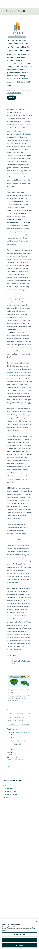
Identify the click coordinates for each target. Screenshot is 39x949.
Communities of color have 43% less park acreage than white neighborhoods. (18, 698)
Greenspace (20, 713)
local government (19, 717)
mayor (9, 720)
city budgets (25, 724)
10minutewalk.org (15, 649)
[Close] (37, 922)
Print (4, 785)
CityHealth (26, 134)
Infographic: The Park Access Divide (19, 691)
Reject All (19, 940)
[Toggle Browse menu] (32, 10)
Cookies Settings (19, 934)
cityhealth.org (13, 582)
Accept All (19, 945)
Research (10, 250)
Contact (9, 766)
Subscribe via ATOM (10, 794)
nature (28, 713)
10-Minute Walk (16, 744)
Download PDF (8, 788)
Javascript (7, 797)
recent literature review (23, 259)
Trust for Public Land (17, 143)
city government (18, 720)
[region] (19, 934)
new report (16, 134)
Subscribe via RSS (9, 791)
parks (9, 717)
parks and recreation (13, 724)
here (29, 403)
